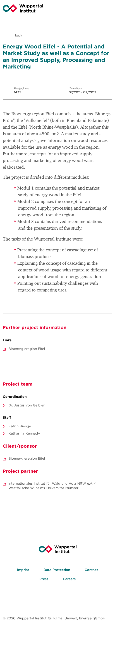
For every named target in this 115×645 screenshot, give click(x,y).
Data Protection (57, 570)
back (18, 35)
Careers (69, 579)
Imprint (23, 570)
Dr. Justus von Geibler (26, 405)
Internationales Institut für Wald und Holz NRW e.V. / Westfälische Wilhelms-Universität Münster (51, 485)
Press (43, 579)
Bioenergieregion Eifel (26, 349)
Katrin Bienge (19, 426)
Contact (91, 570)
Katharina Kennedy (24, 433)
